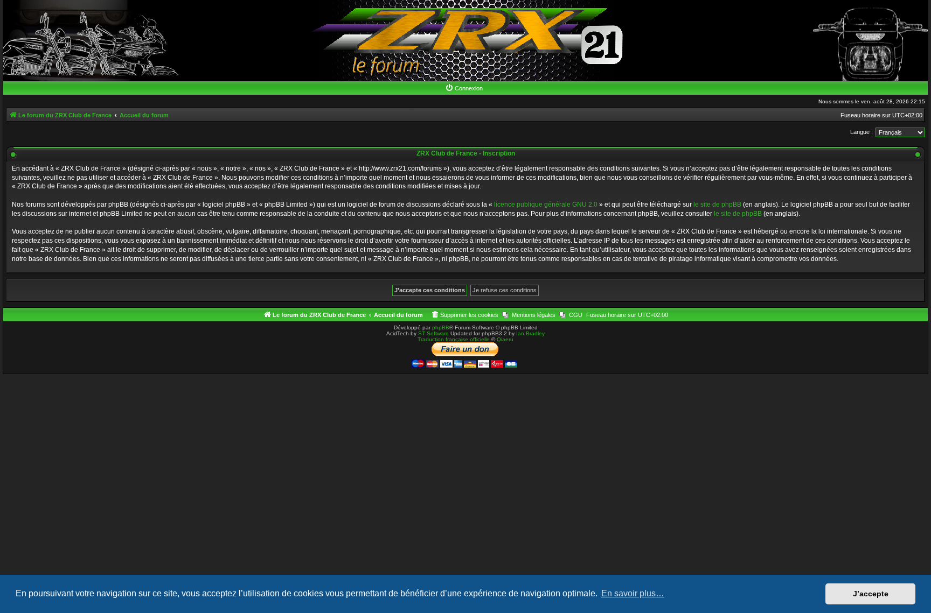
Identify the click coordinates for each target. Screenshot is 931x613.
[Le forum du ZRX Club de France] (466, 40)
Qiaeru (505, 339)
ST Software (433, 333)
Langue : (861, 132)
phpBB (440, 327)
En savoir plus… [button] (632, 593)
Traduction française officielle (454, 339)
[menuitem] (464, 88)
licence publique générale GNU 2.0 (545, 204)
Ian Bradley (530, 333)
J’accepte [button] (870, 593)
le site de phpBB (717, 204)
